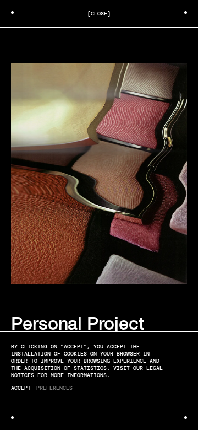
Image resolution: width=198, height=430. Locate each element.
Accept (21, 387)
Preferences (54, 387)
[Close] (99, 13)
